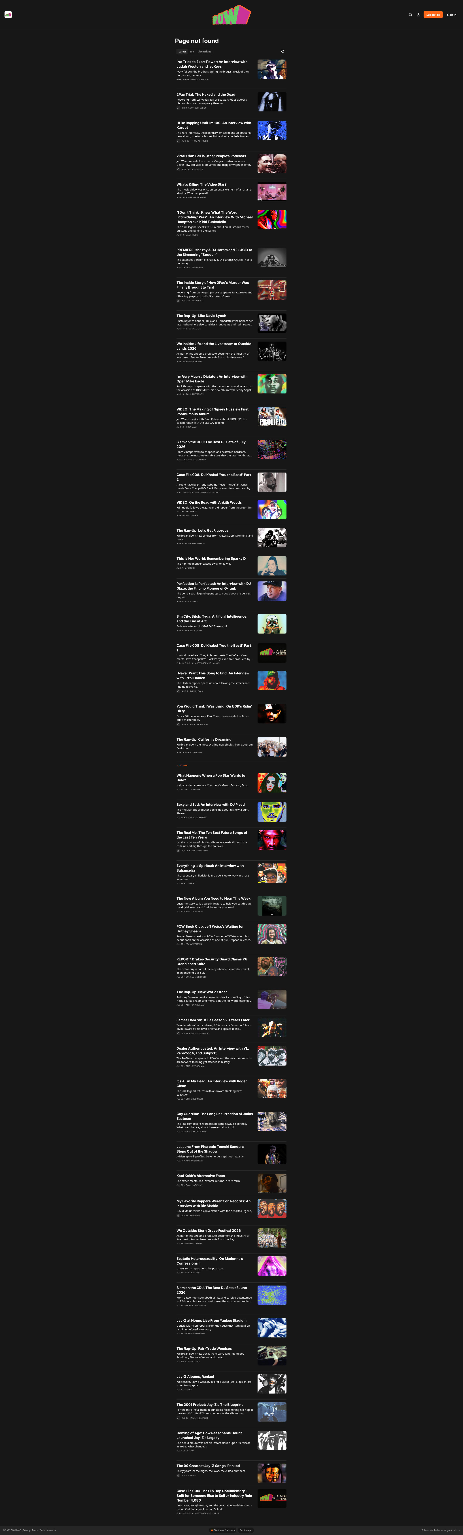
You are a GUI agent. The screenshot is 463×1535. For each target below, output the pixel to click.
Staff (188, 1389)
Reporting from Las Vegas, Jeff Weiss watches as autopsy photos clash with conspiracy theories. (212, 101)
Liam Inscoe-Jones (195, 1131)
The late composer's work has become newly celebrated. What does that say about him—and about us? (212, 1125)
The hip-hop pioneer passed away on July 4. (204, 563)
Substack (426, 1530)
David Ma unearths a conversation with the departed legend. (214, 1211)
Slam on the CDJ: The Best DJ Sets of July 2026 (211, 444)
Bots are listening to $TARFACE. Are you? (202, 626)
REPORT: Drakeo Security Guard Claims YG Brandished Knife (212, 961)
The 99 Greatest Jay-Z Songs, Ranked (208, 1466)
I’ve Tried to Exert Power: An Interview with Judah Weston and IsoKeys (212, 64)
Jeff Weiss (201, 108)
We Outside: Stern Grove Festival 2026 (209, 1231)
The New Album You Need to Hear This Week (213, 898)
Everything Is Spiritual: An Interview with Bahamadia (210, 868)
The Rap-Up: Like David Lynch (201, 316)
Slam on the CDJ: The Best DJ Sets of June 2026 (212, 1290)
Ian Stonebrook (200, 1033)
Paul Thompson (194, 267)
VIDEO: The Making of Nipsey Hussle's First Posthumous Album (213, 411)
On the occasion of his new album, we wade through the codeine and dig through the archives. (212, 844)
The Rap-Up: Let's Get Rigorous (203, 530)
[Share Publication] (418, 14)
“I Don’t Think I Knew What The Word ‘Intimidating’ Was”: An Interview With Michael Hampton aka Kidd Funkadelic (215, 217)
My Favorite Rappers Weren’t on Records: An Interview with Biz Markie (214, 1203)
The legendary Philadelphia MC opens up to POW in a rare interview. (213, 877)
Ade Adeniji (191, 601)
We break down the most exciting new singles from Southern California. (215, 746)
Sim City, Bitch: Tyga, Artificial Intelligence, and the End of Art (212, 618)
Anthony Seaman (199, 79)
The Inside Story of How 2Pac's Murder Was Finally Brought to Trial (213, 285)
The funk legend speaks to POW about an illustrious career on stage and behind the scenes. (213, 228)
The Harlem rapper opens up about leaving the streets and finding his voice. (213, 684)
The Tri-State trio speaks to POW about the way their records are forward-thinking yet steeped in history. (214, 1060)
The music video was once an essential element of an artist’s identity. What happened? (214, 191)
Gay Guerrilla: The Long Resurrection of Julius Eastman (215, 1116)
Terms (35, 1530)
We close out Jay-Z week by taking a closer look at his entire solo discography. (214, 1383)
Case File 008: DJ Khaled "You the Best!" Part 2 (214, 477)
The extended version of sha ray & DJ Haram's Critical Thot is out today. (214, 261)
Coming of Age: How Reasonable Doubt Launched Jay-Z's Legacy (209, 1435)
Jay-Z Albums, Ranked (195, 1377)
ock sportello (193, 630)
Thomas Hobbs (200, 141)
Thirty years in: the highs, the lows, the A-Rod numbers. (211, 1471)
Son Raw (189, 1450)
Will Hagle (192, 515)
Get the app (246, 1530)
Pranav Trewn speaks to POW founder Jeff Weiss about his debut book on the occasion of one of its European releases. (214, 938)
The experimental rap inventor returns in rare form (208, 1181)
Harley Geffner (194, 752)
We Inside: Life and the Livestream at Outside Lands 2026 (214, 346)
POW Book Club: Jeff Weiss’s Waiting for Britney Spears (210, 928)
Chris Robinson (194, 1099)
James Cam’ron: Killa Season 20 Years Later (213, 1020)
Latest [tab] (182, 51)
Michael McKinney (196, 459)
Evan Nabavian (194, 1185)
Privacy (26, 1530)
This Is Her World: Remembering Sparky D (211, 558)
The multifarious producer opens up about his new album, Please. (213, 811)
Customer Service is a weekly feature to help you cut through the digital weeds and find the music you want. (214, 905)
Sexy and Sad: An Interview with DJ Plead (211, 805)
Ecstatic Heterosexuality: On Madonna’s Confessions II (210, 1261)
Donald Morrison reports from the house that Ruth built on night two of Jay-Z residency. (213, 1327)
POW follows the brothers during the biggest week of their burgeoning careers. (213, 73)
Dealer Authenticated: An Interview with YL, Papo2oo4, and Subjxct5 (213, 1050)
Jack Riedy (192, 235)
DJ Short (190, 568)
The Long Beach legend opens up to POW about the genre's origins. (214, 595)
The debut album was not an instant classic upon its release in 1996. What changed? (213, 1444)
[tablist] (195, 51)
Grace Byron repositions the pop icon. (200, 1268)
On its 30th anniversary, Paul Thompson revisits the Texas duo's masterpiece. (213, 717)
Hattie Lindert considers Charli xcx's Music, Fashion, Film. (212, 785)
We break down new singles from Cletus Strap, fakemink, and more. (215, 537)
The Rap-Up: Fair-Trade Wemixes (204, 1348)
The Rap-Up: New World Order (202, 992)
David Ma (195, 1215)
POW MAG (191, 427)
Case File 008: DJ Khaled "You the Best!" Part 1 (214, 647)
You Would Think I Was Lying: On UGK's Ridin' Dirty (214, 708)
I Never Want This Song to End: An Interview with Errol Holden (213, 675)
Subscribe (433, 14)
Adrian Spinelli (194, 1160)
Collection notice (48, 1530)
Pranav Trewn (194, 361)
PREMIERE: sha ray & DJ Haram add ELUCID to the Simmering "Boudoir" (214, 252)
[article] (231, 73)
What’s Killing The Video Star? (202, 184)
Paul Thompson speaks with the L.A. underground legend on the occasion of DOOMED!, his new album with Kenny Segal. (214, 388)
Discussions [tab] (204, 51)
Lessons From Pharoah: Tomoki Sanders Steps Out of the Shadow (210, 1149)
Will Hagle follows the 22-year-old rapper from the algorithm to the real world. (214, 509)
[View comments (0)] (203, 84)
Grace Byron (192, 1272)
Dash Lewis (196, 691)
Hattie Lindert (193, 789)
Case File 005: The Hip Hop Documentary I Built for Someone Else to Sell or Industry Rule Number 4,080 (214, 1495)
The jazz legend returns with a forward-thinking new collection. (209, 1092)
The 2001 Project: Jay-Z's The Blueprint (210, 1405)
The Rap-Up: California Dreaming (204, 739)
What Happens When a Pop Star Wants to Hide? (211, 777)
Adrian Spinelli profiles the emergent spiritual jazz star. (210, 1156)
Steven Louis (193, 328)
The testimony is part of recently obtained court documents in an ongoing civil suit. (213, 970)
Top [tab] (192, 51)
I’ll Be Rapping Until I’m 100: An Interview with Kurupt (214, 125)
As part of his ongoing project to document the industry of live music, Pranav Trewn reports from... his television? (213, 355)
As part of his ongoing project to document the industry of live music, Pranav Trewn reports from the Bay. (213, 1237)
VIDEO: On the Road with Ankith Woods (209, 502)
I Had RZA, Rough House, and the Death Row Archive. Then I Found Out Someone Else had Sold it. (214, 1507)
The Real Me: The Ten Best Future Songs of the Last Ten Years (212, 835)
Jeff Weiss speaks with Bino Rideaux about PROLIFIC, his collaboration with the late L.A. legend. (212, 420)
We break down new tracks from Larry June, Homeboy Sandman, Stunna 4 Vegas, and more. (210, 1355)
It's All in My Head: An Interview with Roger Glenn (212, 1083)
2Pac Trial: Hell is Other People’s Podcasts (211, 156)
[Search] (410, 14)
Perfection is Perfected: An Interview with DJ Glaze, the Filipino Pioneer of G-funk (214, 586)
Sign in (451, 14)
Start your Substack (224, 1530)
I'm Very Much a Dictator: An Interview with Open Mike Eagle (212, 378)
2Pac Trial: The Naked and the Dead (206, 94)
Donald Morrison (195, 543)
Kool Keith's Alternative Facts (201, 1176)
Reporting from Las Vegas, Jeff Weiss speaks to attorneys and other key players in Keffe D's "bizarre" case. (214, 294)
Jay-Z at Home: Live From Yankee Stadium (212, 1320)
